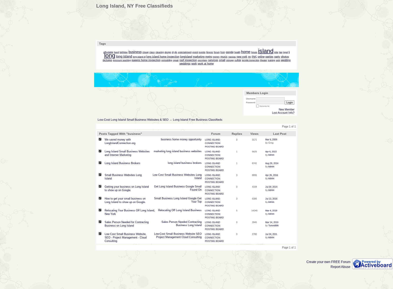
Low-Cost (159, 233)
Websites (189, 174)
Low (155, 174)
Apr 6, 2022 (271, 151)
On (200, 189)
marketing (159, 151)
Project (160, 237)
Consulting (195, 237)
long (168, 151)
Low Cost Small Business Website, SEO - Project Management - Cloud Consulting (126, 237)
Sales (164, 221)
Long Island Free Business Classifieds (197, 119)
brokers (197, 162)
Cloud (185, 237)
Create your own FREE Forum (328, 262)
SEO (199, 233)
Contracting (195, 221)
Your (193, 201)
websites (196, 151)
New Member (286, 109)
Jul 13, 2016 (271, 198)
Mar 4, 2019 (271, 210)
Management (173, 237)
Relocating (164, 210)
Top (199, 201)
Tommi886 (273, 225)
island (175, 151)
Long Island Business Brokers (122, 163)
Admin (271, 155)
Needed (182, 221)
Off (173, 210)
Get (156, 186)
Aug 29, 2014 (271, 163)
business (166, 139)
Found (193, 189)
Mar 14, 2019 (271, 222)
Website (190, 233)
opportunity (195, 139)
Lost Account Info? (283, 112)
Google (190, 186)
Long (199, 174)
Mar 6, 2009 (271, 139)
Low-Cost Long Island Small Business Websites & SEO (133, 119)
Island (198, 178)
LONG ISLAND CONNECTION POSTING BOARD (214, 143)
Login (289, 102)
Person (173, 221)
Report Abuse (340, 267)
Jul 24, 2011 (271, 234)
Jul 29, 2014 (271, 187)
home (175, 139)
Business (177, 174)
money (184, 139)
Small (168, 174)
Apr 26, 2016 (271, 175)
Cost (161, 174)
